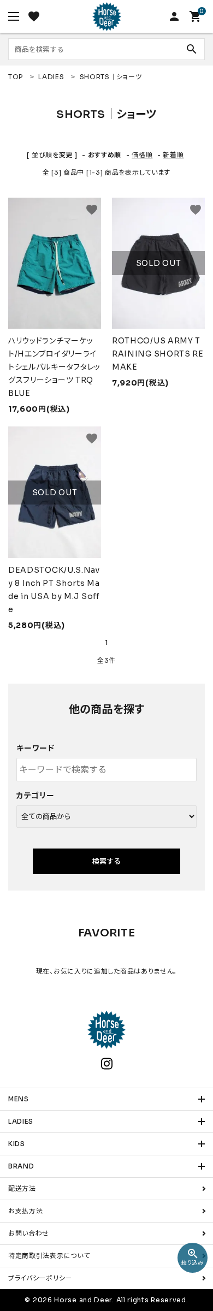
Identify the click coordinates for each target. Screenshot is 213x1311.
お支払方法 (25, 1211)
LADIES (20, 1121)
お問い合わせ (28, 1233)
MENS (18, 1099)
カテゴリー (35, 795)
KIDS (16, 1144)
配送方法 (22, 1188)
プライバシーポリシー (40, 1278)
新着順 (173, 155)
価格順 (142, 155)
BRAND (21, 1166)
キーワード (35, 748)
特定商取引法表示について (49, 1255)
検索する (106, 861)
